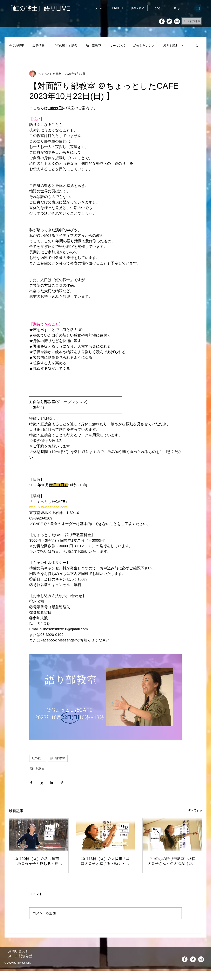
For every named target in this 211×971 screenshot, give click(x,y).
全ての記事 (16, 45)
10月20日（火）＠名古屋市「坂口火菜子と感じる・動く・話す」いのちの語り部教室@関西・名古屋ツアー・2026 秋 (38, 861)
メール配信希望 (20, 956)
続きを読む (171, 45)
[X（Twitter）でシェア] (41, 783)
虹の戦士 (37, 758)
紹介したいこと (144, 45)
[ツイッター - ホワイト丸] (169, 21)
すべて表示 (195, 810)
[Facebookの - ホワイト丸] (162, 21)
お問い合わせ (18, 951)
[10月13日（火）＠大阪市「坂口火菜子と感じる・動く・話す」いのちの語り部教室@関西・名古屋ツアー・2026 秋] (105, 834)
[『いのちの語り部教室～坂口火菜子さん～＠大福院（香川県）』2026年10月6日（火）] (172, 834)
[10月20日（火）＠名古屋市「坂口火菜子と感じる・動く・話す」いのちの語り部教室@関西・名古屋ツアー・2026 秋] (38, 834)
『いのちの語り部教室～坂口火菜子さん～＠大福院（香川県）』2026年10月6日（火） (172, 861)
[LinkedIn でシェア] (51, 783)
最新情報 (38, 45)
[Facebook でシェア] (31, 783)
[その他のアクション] (179, 73)
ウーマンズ (117, 45)
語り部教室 (93, 45)
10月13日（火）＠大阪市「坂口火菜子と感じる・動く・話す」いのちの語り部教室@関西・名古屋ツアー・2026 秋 (105, 861)
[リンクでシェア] (61, 783)
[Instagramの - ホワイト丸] (177, 21)
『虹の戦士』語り (65, 45)
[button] (197, 45)
